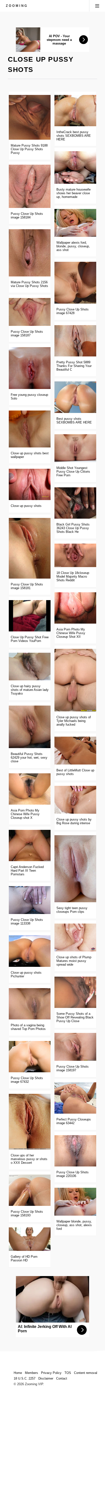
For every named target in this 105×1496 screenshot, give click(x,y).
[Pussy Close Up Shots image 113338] (30, 900)
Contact (61, 1378)
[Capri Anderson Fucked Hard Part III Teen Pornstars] (30, 845)
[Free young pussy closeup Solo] (30, 368)
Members (31, 1373)
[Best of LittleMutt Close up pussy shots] (75, 751)
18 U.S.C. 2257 (24, 1378)
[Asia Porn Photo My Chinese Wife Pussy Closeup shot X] (30, 789)
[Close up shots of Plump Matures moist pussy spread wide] (75, 937)
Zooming (17, 6)
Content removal (85, 1373)
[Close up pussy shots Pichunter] (30, 951)
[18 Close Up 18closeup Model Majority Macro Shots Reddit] (75, 555)
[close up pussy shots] (30, 484)
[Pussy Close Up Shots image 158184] (30, 186)
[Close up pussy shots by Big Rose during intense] (75, 800)
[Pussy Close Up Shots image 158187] (30, 312)
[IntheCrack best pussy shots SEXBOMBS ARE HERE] (75, 110)
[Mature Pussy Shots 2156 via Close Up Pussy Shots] (30, 252)
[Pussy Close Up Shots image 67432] (30, 1056)
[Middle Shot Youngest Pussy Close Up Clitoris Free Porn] (75, 448)
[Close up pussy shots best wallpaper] (30, 429)
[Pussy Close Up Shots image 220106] (75, 1150)
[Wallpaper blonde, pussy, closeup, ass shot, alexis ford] (75, 1202)
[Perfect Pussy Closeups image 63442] (75, 1098)
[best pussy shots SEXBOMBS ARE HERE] (75, 397)
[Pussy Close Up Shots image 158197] (75, 1047)
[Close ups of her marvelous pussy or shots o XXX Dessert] (30, 1122)
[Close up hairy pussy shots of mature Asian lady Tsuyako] (30, 666)
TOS (67, 1373)
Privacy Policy (51, 1373)
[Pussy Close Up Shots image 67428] (75, 283)
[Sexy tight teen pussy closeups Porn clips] (75, 868)
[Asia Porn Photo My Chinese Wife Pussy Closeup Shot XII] (75, 608)
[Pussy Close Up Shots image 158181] (30, 548)
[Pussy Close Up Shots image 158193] (30, 1190)
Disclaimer (45, 1378)
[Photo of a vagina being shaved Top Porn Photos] (30, 1003)
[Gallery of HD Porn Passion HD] (30, 1239)
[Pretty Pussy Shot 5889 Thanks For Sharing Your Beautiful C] (75, 340)
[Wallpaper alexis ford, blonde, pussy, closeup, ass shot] (75, 223)
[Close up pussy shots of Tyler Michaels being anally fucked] (75, 680)
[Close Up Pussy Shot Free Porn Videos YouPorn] (30, 615)
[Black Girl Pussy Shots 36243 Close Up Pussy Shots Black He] (75, 503)
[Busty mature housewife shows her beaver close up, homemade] (75, 167)
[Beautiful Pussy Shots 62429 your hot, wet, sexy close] (30, 727)
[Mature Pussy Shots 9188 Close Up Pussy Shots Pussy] (30, 117)
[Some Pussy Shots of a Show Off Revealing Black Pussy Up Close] (75, 992)
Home (18, 1373)
